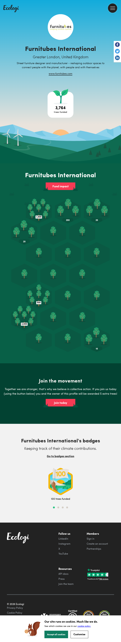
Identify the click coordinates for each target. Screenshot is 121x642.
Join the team (66, 583)
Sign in (90, 538)
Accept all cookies (56, 634)
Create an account (97, 543)
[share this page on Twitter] (117, 51)
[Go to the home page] (11, 9)
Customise (79, 634)
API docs (63, 573)
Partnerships (94, 548)
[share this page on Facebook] (117, 45)
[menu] (112, 8)
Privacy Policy (15, 607)
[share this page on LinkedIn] (117, 58)
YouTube (63, 553)
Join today (60, 403)
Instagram (64, 543)
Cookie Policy (14, 612)
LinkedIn (63, 538)
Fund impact (60, 186)
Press (61, 578)
